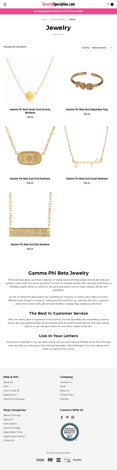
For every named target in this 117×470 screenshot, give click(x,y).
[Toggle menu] (4, 4)
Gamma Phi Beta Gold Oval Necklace (30, 178)
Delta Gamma (10, 423)
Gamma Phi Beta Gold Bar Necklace (30, 244)
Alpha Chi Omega (12, 415)
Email (63, 386)
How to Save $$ (11, 390)
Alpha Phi (8, 419)
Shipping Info (10, 394)
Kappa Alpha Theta (13, 432)
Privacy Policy (67, 394)
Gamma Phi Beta (12, 428)
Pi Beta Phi (9, 440)
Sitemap (64, 399)
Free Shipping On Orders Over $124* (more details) (58, 11)
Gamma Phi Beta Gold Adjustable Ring (87, 109)
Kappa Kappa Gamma (14, 436)
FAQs (6, 386)
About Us (8, 382)
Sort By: (86, 47)
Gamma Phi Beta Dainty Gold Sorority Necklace (30, 111)
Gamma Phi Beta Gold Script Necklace (87, 178)
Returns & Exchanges (14, 399)
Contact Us (65, 382)
